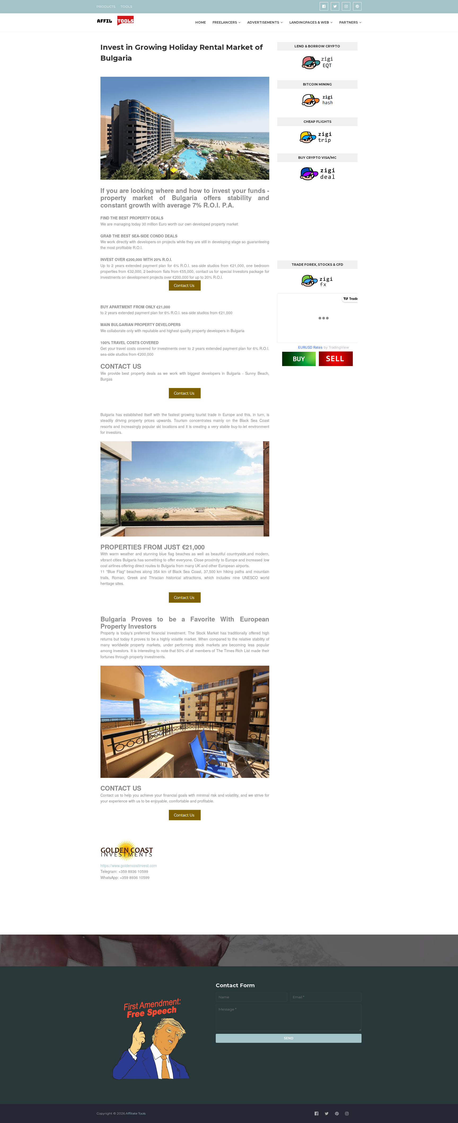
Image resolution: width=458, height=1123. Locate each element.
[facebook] (324, 6)
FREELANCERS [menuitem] (225, 22)
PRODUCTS (105, 6)
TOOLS (126, 6)
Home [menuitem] (200, 22)
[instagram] (346, 6)
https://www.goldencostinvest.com (128, 865)
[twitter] (335, 6)
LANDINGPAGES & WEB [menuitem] (309, 22)
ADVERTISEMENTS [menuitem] (263, 22)
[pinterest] (357, 6)
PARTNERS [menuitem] (348, 22)
